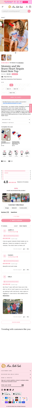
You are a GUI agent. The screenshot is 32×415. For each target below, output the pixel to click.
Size (2, 82)
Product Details (8, 122)
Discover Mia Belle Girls (10, 374)
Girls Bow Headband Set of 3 (5, 143)
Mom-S (9, 89)
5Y (15, 85)
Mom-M (16, 89)
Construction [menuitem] (23, 208)
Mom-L (23, 89)
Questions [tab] (14, 212)
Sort (16, 226)
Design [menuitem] (7, 208)
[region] (16, 197)
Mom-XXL (12, 92)
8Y (28, 85)
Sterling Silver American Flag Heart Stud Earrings (16, 143)
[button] (5, 63)
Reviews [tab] (5, 212)
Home (2, 17)
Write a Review (19, 221)
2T (3, 85)
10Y (3, 89)
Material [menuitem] (14, 208)
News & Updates (6, 377)
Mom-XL (4, 92)
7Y (24, 85)
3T (7, 85)
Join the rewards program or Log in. (12, 103)
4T (11, 85)
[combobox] (16, 11)
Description (6, 119)
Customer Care (6, 370)
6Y (19, 85)
